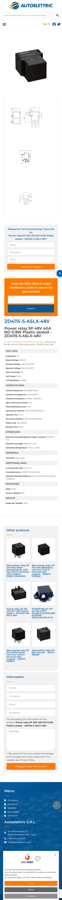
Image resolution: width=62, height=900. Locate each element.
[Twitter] (59, 24)
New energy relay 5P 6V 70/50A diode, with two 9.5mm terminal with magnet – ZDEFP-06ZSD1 (17, 655)
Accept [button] (31, 883)
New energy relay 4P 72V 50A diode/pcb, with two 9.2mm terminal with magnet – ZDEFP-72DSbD (43, 571)
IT (49, 24)
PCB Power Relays (36, 342)
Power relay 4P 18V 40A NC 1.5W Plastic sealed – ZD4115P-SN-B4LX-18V (18, 612)
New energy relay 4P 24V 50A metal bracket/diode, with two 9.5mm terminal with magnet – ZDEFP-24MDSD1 (17, 571)
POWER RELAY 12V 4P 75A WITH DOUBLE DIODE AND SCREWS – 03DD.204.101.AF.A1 (43, 613)
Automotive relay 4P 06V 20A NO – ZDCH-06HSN (43, 652)
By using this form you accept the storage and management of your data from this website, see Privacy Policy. (29, 756)
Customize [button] (31, 896)
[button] (4, 24)
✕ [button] (55, 855)
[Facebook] (54, 24)
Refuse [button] (31, 890)
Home (7, 342)
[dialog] (31, 875)
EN (45, 24)
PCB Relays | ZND (19, 342)
